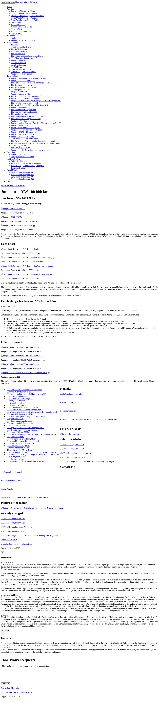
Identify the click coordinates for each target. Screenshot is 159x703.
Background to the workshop (22, 157)
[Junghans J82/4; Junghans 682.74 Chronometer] (69, 434)
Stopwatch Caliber (18, 25)
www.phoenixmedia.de (23, 544)
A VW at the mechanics (71, 296)
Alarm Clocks (16, 33)
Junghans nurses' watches (21, 94)
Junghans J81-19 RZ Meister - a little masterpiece (30, 150)
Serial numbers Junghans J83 (22, 175)
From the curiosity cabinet (21, 69)
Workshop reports (18, 154)
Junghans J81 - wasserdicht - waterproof (26, 130)
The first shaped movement (21, 85)
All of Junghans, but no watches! (24, 58)
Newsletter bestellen (68, 411)
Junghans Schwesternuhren (76, 457)
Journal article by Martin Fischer (23, 40)
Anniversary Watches (19, 51)
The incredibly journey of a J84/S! (24, 103)
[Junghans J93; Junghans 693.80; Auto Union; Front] (22, 347)
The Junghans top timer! (20, 114)
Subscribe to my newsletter (11, 480)
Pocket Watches (17, 29)
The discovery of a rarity (20, 148)
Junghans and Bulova (19, 125)
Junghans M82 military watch (22, 136)
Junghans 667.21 (72, 444)
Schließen (5, 630)
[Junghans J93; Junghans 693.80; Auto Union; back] (22, 364)
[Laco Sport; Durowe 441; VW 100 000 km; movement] (27, 257)
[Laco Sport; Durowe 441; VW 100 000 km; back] (27, 266)
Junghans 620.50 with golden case (24, 132)
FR (21, 185)
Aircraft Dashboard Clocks (21, 27)
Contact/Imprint (7, 489)
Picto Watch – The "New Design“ (24, 139)
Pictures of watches (18, 63)
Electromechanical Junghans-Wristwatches (27, 16)
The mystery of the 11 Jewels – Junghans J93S (29, 116)
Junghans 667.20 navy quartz (22, 134)
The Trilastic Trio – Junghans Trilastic (25, 119)
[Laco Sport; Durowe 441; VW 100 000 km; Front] (22, 249)
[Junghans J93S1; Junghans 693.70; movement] (14, 217)
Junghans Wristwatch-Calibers (23, 11)
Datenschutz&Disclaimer (11, 688)
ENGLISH (5, 185)
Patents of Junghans (18, 65)
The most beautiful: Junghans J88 (24, 112)
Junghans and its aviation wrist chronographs (28, 78)
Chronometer (16, 22)
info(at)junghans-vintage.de (71, 394)
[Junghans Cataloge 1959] (25, 373)
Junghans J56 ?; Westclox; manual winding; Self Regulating (89, 461)
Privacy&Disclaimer (9, 540)
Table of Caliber (13, 159)
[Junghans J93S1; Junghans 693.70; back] (18, 225)
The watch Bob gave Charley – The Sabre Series (30, 105)
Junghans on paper (18, 60)
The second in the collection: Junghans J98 (27, 98)
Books (13, 38)
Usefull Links (16, 67)
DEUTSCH (15, 185)
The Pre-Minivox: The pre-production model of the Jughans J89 (36, 141)
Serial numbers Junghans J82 (22, 172)
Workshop (11, 152)
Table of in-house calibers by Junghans (26, 163)
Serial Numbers (13, 170)
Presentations (12, 76)
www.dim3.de (6, 544)
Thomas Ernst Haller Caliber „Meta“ (25, 128)
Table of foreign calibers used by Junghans (27, 166)
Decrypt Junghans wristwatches (23, 72)
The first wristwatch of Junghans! (24, 87)
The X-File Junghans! (19, 49)
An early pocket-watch (20, 89)
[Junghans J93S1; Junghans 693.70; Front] (14, 209)
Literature (11, 36)
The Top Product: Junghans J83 (23, 110)
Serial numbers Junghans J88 (22, 179)
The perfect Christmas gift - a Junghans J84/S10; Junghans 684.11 (37, 143)
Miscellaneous (12, 42)
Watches (10, 9)
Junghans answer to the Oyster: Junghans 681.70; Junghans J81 (36, 101)
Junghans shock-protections (22, 74)
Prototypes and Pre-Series (21, 47)
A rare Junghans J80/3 (19, 145)
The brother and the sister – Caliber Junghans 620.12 (31, 83)
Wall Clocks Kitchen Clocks (22, 31)
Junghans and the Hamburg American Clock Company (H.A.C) (36, 123)
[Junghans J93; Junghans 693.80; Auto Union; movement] (22, 356)
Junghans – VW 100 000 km (22, 121)
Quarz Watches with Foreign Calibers (25, 20)
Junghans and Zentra (19, 107)
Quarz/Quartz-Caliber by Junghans (24, 18)
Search (10, 181)
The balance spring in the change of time (27, 56)
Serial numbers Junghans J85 (22, 177)
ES (24, 185)
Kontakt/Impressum (68, 402)
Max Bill (14, 45)
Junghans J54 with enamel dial (23, 80)
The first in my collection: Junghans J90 (26, 96)
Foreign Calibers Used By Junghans (25, 13)
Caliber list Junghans (19, 161)
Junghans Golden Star (19, 92)
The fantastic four (18, 54)
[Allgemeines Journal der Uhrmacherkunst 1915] (32, 508)
